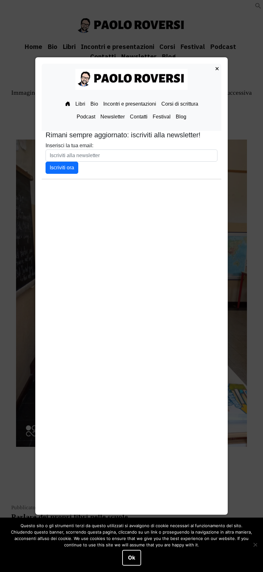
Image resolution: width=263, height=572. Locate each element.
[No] (255, 545)
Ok (131, 557)
